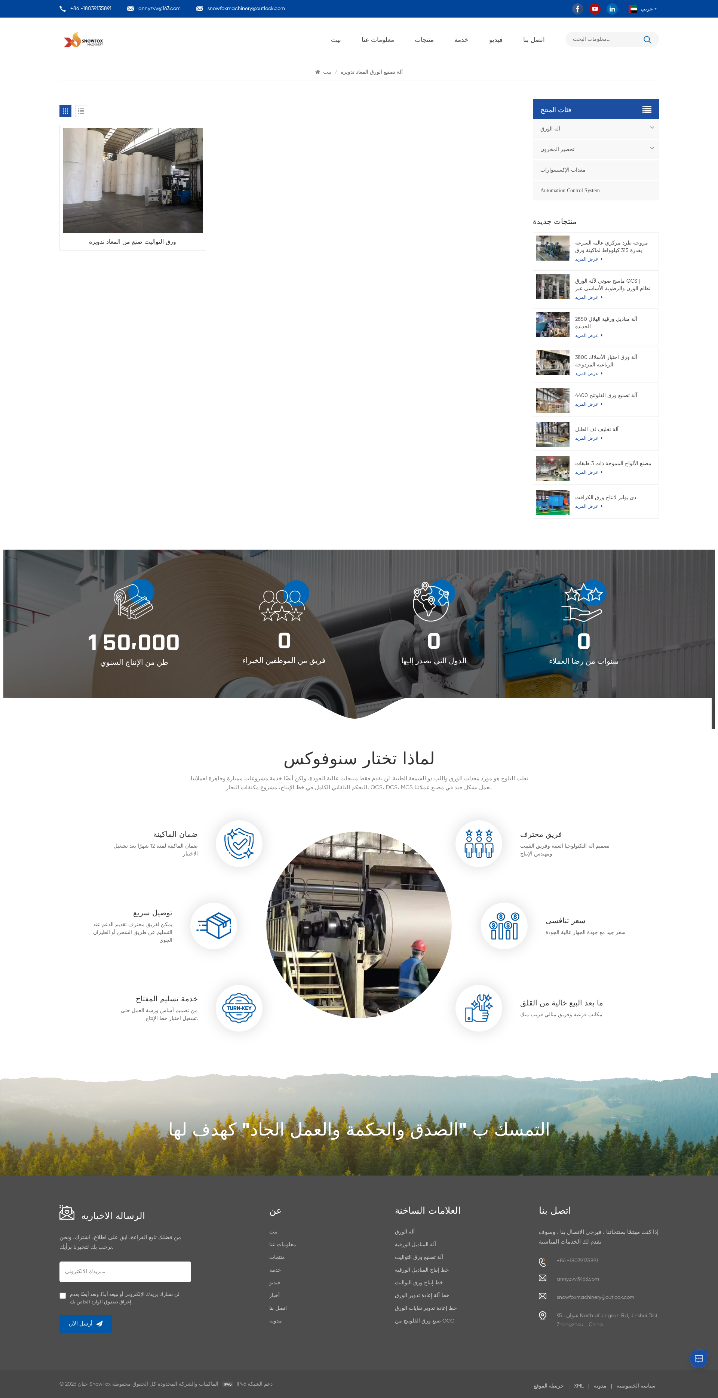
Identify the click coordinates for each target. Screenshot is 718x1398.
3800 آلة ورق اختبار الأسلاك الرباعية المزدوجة (606, 361)
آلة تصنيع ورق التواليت (419, 1257)
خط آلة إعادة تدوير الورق (422, 1295)
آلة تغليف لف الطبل (597, 429)
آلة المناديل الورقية (415, 1244)
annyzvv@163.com (159, 8)
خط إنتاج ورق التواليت (419, 1282)
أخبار (274, 1295)
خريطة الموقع (549, 1386)
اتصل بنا (534, 39)
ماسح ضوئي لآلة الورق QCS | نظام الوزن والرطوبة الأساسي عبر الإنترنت (612, 285)
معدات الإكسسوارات (563, 170)
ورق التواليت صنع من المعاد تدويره (132, 241)
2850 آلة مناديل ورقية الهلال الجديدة (606, 323)
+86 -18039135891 (90, 8)
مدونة (275, 1321)
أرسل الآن (80, 1324)
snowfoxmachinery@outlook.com (246, 8)
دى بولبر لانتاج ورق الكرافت (605, 497)
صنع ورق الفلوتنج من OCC (424, 1321)
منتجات (424, 39)
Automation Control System (570, 190)
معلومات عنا (378, 39)
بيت (336, 39)
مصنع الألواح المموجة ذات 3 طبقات (613, 463)
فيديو (496, 39)
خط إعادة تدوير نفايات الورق (426, 1308)
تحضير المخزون (557, 149)
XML (579, 1386)
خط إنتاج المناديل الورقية (422, 1270)
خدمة (461, 39)
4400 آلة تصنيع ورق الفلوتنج (606, 395)
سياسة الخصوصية (636, 1386)
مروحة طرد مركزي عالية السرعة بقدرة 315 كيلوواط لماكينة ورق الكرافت (611, 247)
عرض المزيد (587, 404)
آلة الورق (550, 129)
